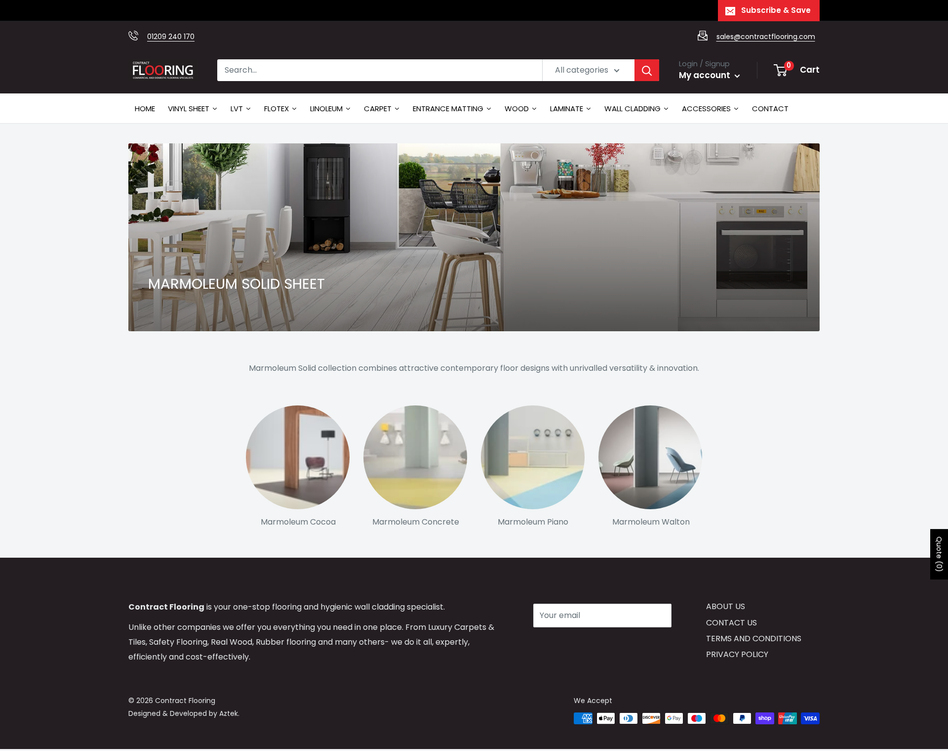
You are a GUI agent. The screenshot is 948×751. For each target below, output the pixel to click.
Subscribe (568, 645)
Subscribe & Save (776, 10)
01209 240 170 (171, 37)
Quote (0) (939, 554)
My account (705, 75)
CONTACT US (731, 622)
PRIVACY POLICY (737, 654)
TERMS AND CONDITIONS (753, 638)
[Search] (646, 70)
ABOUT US (725, 606)
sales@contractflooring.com (765, 37)
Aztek (228, 713)
